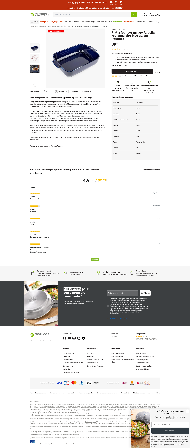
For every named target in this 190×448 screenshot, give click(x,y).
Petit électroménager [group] (88, 22)
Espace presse (68, 366)
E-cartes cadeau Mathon (144, 366)
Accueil (32, 26)
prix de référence (50, 423)
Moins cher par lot (142, 360)
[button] (157, 14)
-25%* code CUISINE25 (55, 31)
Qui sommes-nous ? (69, 353)
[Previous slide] (34, 31)
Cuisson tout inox (141, 353)
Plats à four (67, 26)
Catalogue (66, 356)
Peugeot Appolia (56, 146)
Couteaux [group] (108, 22)
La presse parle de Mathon (72, 372)
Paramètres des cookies (38, 393)
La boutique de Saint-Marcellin (73, 363)
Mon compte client (117, 353)
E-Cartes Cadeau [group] (141, 22)
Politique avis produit (86, 393)
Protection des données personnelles (62, 393)
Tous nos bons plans (142, 363)
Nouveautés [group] (117, 22)
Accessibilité (125, 393)
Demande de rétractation (95, 366)
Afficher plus (95, 259)
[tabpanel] (95, 227)
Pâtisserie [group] (75, 22)
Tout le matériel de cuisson (55, 26)
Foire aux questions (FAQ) (95, 360)
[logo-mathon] (39, 14)
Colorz (158, 393)
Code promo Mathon (142, 369)
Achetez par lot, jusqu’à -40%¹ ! (95, 8)
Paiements (90, 356)
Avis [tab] (34, 187)
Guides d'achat (68, 360)
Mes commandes (117, 356)
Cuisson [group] (68, 22)
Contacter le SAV (92, 363)
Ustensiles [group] (100, 22)
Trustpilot (114, 337)
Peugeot (114, 29)
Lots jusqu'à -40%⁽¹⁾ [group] (57, 22)
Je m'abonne (145, 293)
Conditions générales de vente (107, 393)
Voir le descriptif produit (119, 65)
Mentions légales (139, 393)
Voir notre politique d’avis (151, 169)
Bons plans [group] (44, 22)
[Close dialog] (187, 411)
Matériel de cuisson (41, 26)
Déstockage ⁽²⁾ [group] (129, 22)
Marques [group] (151, 22)
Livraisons (90, 353)
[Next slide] (155, 22)
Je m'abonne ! (170, 431)
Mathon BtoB (67, 369)
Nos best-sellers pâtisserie (145, 356)
